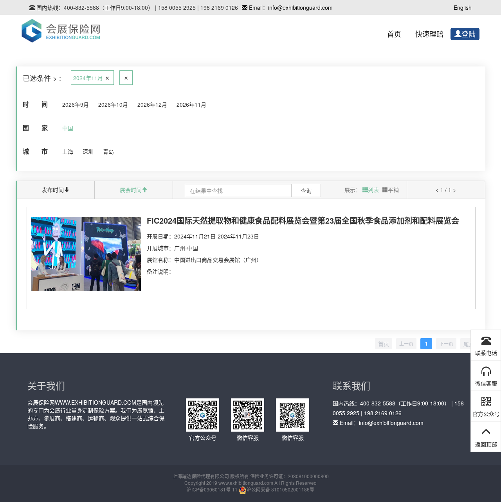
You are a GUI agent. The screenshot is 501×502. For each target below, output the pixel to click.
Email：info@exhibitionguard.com (290, 7)
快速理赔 (429, 34)
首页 (394, 34)
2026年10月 (113, 104)
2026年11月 (191, 104)
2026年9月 (75, 104)
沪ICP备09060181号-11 (212, 489)
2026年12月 (152, 104)
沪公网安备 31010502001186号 (280, 489)
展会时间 (131, 190)
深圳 (88, 151)
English (463, 7)
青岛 (108, 151)
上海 (67, 151)
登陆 (468, 34)
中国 (67, 128)
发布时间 (53, 190)
